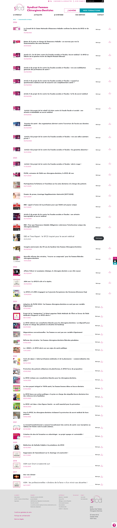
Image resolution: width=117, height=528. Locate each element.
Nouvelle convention (34, 503)
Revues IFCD (61, 499)
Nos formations (91, 10)
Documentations (62, 505)
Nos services (80, 15)
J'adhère (72, 10)
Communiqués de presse (64, 503)
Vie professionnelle (62, 506)
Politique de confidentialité (22, 516)
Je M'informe (61, 495)
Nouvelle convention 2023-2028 (37, 497)
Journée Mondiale (34, 499)
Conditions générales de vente (23, 512)
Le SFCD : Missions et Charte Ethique (21, 499)
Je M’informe (58, 15)
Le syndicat (17, 15)
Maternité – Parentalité (63, 497)
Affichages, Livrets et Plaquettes (65, 501)
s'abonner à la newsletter (63, 1)
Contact (100, 15)
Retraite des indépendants (36, 506)
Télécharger (98, 29)
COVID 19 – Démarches (63, 508)
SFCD (14, 19)
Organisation (16, 501)
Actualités (38, 15)
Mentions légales (19, 519)
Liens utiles (83, 497)
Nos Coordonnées (84, 499)
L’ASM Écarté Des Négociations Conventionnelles (40, 501)
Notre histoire (17, 497)
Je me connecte (80, 1)
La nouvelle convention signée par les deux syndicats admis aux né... (44, 505)
